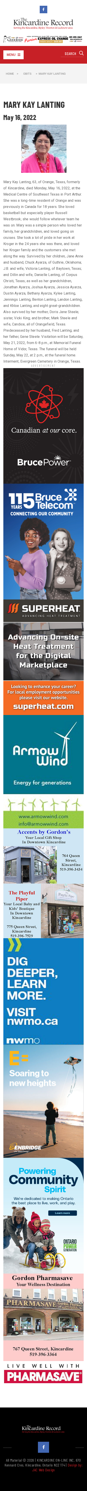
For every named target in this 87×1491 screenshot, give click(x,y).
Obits (27, 73)
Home (10, 73)
